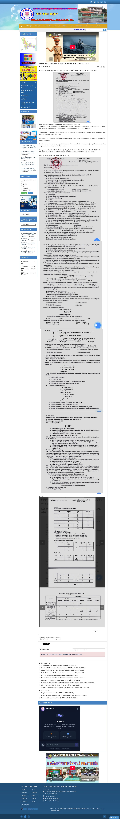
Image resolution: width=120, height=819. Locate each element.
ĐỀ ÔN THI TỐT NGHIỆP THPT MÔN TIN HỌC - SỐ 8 (28, 169)
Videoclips (34, 792)
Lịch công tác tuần (26, 107)
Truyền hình (24, 798)
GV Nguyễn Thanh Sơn (97, 809)
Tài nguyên (24, 792)
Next (109, 47)
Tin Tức (33, 789)
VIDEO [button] (64, 26)
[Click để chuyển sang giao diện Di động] (29, 816)
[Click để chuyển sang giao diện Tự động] (21, 816)
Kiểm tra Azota (25, 804)
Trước (35, 407)
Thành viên (24, 801)
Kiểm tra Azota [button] (89, 26)
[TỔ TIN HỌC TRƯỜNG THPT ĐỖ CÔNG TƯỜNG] (63, 14)
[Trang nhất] (22, 26)
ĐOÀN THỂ (24, 99)
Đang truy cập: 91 (33, 809)
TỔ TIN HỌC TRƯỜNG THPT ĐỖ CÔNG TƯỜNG (73, 809)
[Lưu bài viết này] (104, 67)
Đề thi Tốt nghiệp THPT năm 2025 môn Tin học (28, 157)
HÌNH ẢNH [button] (57, 26)
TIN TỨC (23, 82)
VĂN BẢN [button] (70, 26)
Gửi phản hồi (115, 817)
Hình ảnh (24, 795)
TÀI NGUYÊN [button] (47, 26)
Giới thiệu (24, 789)
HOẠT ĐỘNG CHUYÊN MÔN (27, 91)
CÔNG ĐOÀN (24, 95)
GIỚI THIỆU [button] (28, 26)
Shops (33, 795)
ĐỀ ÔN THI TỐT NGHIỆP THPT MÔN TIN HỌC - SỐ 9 (28, 146)
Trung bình (25, 188)
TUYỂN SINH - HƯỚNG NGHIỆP (27, 103)
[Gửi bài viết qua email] (98, 67)
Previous (35, 768)
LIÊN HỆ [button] (98, 26)
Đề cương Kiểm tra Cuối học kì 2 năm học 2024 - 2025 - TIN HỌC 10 (28, 234)
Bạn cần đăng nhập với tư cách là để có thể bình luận (61, 654)
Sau (109, 407)
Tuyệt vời (25, 184)
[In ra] (101, 67)
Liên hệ (33, 801)
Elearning (34, 798)
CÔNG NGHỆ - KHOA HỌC (27, 86)
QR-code (25, 809)
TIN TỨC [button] (37, 26)
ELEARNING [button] (79, 26)
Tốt (23, 186)
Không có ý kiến (27, 190)
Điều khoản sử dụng (55, 810)
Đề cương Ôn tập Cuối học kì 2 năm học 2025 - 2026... (28, 152)
